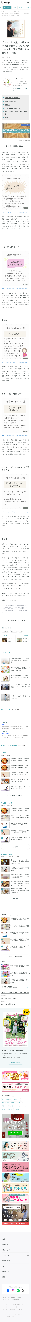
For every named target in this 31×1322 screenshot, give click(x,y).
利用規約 (19, 1297)
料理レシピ (5, 1272)
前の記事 (4, 635)
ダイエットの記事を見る (15, 957)
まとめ (7, 117)
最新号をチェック (16, 1062)
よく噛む (7, 105)
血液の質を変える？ (10, 101)
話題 (3, 1277)
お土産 (17, 1109)
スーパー (21, 7)
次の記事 (26, 635)
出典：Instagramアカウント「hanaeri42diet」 (15, 212)
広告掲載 (13, 1297)
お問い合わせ (5, 1297)
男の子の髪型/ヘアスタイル (9, 1103)
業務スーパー (13, 1106)
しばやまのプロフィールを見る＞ (20, 90)
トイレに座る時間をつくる (12, 108)
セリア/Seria (5, 1099)
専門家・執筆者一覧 (18, 1305)
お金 (3, 1239)
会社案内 (4, 1310)
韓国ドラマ (5, 1106)
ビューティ (7, 7)
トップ (2, 11)
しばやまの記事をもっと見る (15, 620)
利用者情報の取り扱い (17, 1300)
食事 (20, 631)
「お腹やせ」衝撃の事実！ (12, 98)
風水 (20, 1103)
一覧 (27, 987)
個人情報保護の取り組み (15, 1310)
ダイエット (16, 11)
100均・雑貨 (6, 1261)
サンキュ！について (6, 1305)
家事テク (5, 1244)
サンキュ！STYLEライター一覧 (9, 1307)
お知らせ (4, 1302)
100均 (14, 7)
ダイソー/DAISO (15, 1099)
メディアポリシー (6, 1300)
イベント (4, 1109)
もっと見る (15, 847)
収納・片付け (6, 1250)
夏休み (11, 1109)
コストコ (22, 1106)
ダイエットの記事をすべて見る (15, 795)
